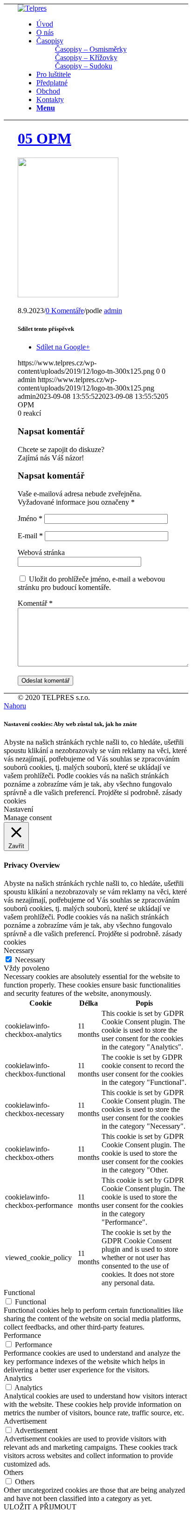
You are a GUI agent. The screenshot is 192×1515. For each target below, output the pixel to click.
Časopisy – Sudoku (83, 66)
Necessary (30, 960)
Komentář (35, 603)
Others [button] (13, 1472)
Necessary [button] (19, 950)
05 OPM (44, 138)
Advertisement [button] (25, 1421)
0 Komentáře (65, 311)
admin (113, 311)
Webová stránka (41, 552)
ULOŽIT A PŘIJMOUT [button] (40, 1507)
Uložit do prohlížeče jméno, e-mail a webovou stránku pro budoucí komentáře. (91, 583)
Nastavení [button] (18, 809)
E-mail (30, 536)
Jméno (30, 518)
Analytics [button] (18, 1378)
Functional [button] (19, 1292)
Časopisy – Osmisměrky (91, 49)
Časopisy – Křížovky (86, 58)
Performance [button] (22, 1335)
